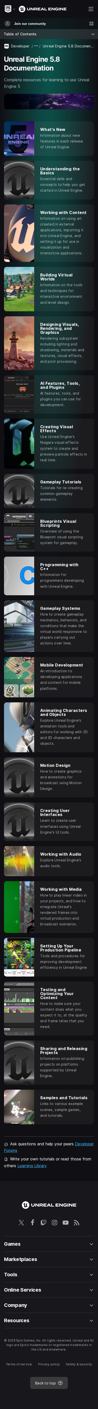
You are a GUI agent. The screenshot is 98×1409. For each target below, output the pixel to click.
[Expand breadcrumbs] (36, 46)
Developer (20, 46)
